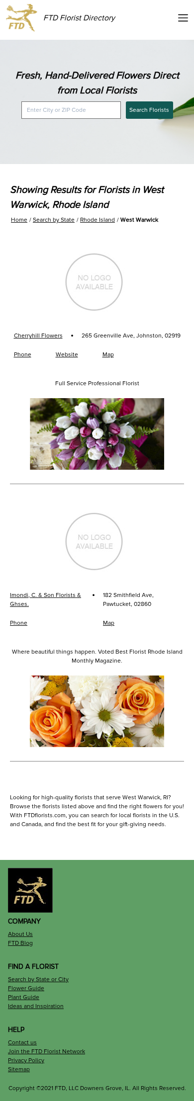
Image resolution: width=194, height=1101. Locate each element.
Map (108, 354)
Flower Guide (26, 988)
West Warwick (139, 220)
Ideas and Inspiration (36, 1006)
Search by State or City (38, 979)
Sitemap (19, 1069)
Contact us (22, 1042)
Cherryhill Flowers (38, 335)
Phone (22, 354)
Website (67, 354)
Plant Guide (23, 997)
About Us (20, 934)
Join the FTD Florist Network (46, 1051)
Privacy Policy (26, 1060)
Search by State (54, 220)
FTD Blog (20, 943)
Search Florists (149, 110)
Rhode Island (97, 220)
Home (19, 220)
